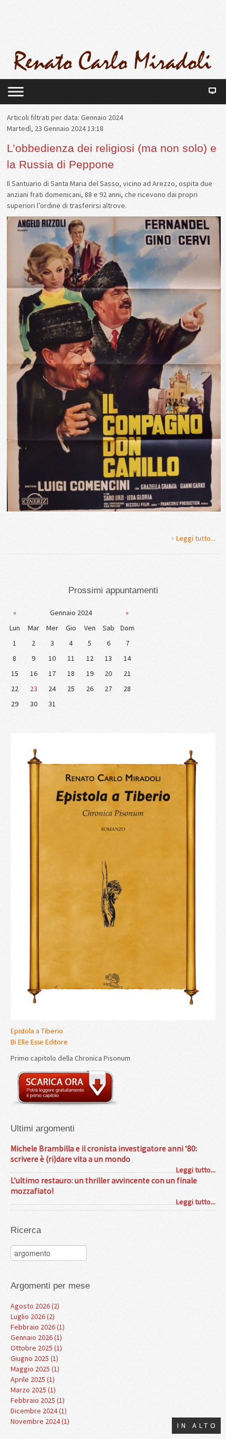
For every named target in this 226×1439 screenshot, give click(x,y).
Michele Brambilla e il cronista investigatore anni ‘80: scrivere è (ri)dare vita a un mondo (104, 1153)
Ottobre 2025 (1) (36, 1348)
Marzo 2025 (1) (33, 1389)
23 (33, 688)
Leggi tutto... (195, 538)
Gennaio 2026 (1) (36, 1337)
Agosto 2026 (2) (35, 1306)
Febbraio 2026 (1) (38, 1327)
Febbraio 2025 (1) (38, 1400)
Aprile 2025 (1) (33, 1379)
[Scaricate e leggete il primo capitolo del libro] (65, 1088)
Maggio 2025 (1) (35, 1368)
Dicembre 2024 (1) (39, 1410)
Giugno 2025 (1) (34, 1358)
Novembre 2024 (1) (40, 1421)
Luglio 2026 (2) (33, 1316)
